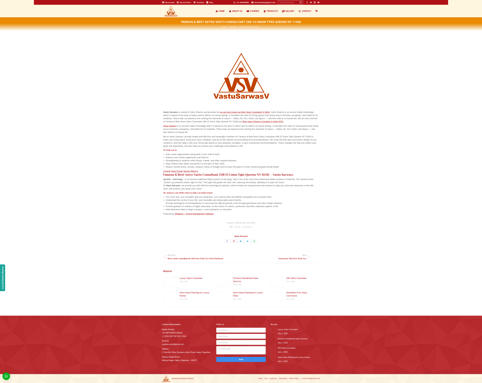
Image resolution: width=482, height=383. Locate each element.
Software (191, 378)
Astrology (238, 223)
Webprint (184, 378)
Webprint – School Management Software (194, 214)
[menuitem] (168, 2)
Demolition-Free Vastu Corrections (296, 294)
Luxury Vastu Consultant (190, 278)
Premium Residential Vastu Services (245, 280)
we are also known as (230, 112)
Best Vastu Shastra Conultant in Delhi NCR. (263, 121)
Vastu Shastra (169, 126)
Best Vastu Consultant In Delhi (255, 112)
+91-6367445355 (242, 2)
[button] (6, 376)
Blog (243, 223)
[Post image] (170, 282)
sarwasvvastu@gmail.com (264, 2)
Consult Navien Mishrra (2, 277)
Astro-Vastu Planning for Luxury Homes (194, 294)
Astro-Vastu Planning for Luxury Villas (248, 294)
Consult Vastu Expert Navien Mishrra (180, 171)
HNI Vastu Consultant (296, 278)
